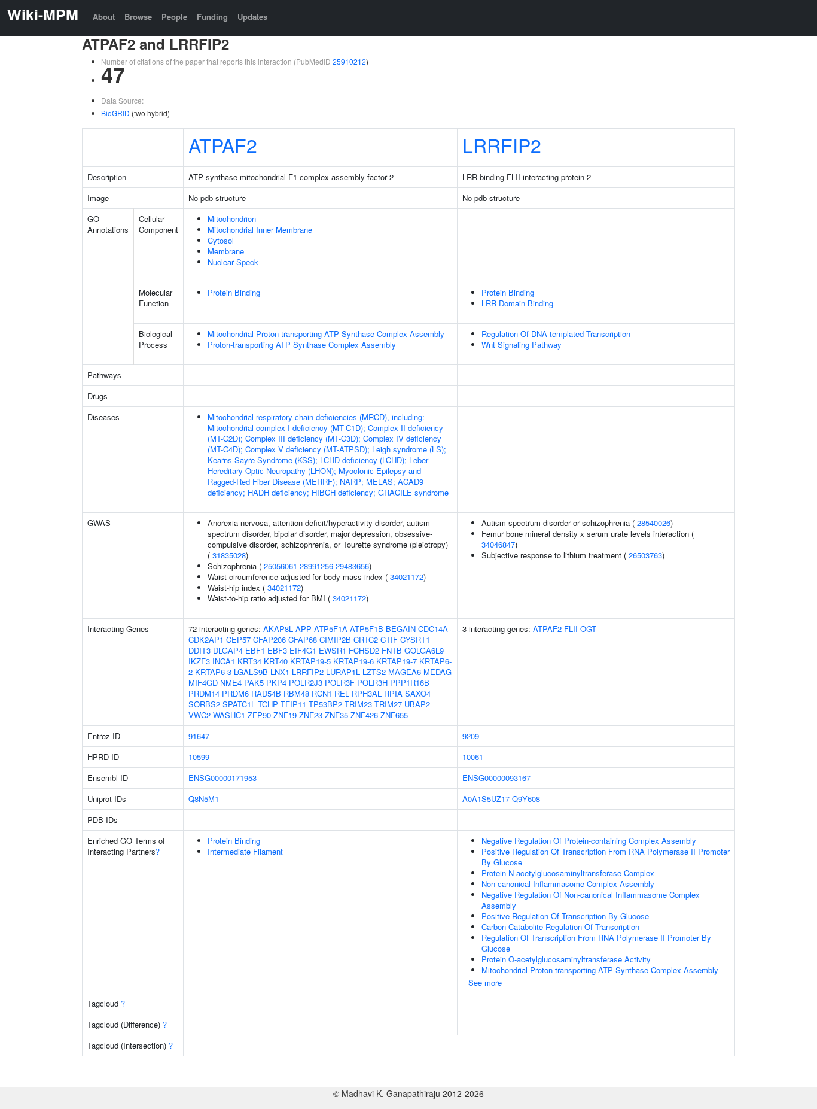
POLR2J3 (305, 682)
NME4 (231, 682)
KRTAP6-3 (213, 671)
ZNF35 (336, 715)
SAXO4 (418, 693)
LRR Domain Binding (517, 303)
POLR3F (340, 682)
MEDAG (437, 671)
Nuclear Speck (233, 262)
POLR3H (372, 682)
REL (341, 693)
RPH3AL (367, 693)
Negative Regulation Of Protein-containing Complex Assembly (588, 840)
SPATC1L (238, 704)
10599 (198, 756)
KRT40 (276, 661)
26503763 (645, 555)
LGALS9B (251, 671)
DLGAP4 (228, 650)
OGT (588, 628)
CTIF (389, 639)
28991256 (316, 566)
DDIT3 (199, 650)
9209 (470, 736)
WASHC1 (229, 715)
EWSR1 (332, 650)
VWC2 (199, 715)
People (174, 16)
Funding (212, 16)
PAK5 (254, 682)
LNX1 (279, 671)
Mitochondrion (232, 218)
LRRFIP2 (501, 145)
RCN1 (322, 693)
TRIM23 (358, 704)
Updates (252, 16)
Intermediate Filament (245, 851)
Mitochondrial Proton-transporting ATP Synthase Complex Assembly (326, 333)
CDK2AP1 (206, 639)
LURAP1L (343, 671)
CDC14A (433, 628)
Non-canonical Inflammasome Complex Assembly (567, 883)
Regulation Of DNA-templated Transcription (555, 333)
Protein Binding (234, 292)
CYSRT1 (415, 639)
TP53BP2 (325, 704)
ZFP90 (259, 715)
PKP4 (276, 682)
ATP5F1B (366, 628)
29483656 (352, 566)
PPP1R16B (409, 682)
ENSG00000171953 (222, 777)
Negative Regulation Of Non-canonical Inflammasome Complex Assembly (590, 900)
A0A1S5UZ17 (486, 798)
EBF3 (277, 650)
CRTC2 (365, 639)
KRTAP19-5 (310, 661)
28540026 (653, 522)
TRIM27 (388, 704)
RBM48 (296, 693)
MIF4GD (203, 682)
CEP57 (238, 639)
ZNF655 (394, 715)
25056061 (280, 566)
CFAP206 (269, 639)
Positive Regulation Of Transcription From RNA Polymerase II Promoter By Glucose (605, 857)
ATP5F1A (330, 628)
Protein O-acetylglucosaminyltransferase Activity (566, 959)
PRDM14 (204, 693)
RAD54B (266, 693)
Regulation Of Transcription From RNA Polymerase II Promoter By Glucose (596, 943)
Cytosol (221, 240)
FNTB (392, 650)
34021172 (406, 576)
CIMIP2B (335, 639)
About (104, 16)
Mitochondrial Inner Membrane (260, 229)
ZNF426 (364, 715)
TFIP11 (293, 704)
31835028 (229, 555)
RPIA (393, 693)
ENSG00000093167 (496, 777)
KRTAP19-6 (353, 661)
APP (303, 628)
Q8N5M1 (203, 798)
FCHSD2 (364, 650)
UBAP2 (417, 704)
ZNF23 (310, 715)
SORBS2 (204, 704)
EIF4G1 (302, 650)
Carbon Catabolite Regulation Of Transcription (560, 926)
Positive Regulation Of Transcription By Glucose (565, 916)
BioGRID (115, 113)
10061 (472, 756)
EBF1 (255, 650)
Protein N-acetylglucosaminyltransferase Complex (567, 873)
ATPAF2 (222, 145)
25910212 (349, 61)
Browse (138, 16)
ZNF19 (285, 715)
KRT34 (249, 661)
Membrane (226, 251)
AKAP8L (278, 628)
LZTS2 (374, 671)
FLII (571, 628)
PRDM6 (235, 693)
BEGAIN (401, 628)
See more (485, 982)
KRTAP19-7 (396, 661)
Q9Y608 (526, 798)
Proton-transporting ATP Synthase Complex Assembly (302, 344)
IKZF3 (199, 661)
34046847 (498, 544)
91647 (198, 736)
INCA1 (223, 661)
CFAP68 (302, 639)
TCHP (268, 704)
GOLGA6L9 (424, 650)
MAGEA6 (404, 671)
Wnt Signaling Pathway (521, 344)
